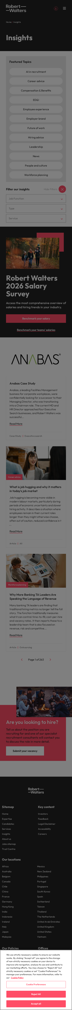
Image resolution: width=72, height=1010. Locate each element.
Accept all (36, 1003)
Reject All (36, 994)
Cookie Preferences (36, 984)
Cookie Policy (17, 977)
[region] (36, 980)
